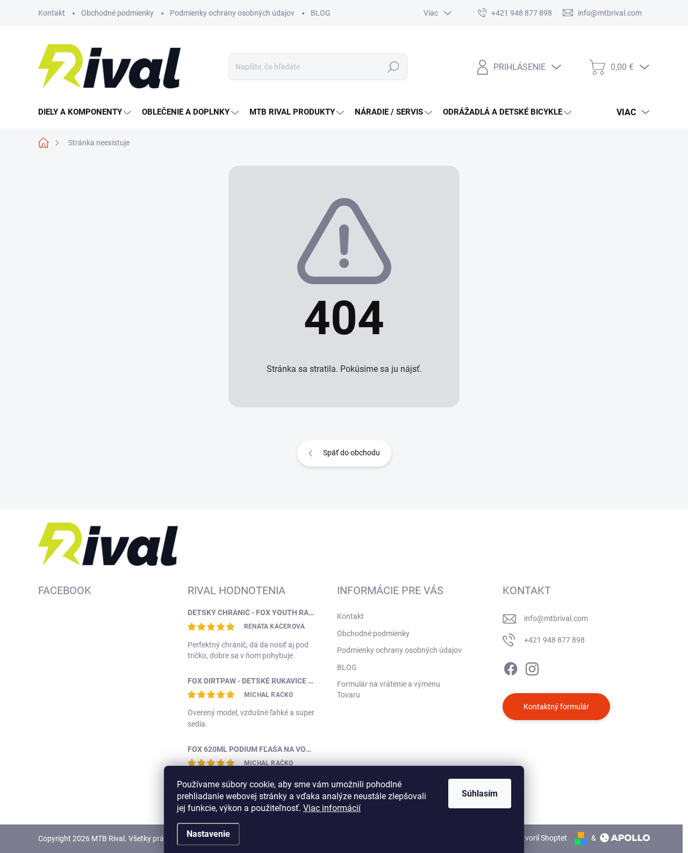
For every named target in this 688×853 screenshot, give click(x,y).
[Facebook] (511, 667)
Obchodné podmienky (117, 13)
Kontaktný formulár (556, 706)
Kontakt (51, 13)
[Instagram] (532, 667)
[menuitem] (86, 112)
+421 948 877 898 (554, 640)
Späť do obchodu (351, 452)
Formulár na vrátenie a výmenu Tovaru (388, 689)
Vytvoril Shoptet (540, 838)
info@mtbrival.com (556, 618)
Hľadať (393, 66)
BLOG (321, 13)
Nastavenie (208, 834)
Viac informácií (332, 808)
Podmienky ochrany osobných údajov (232, 13)
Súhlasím (480, 793)
